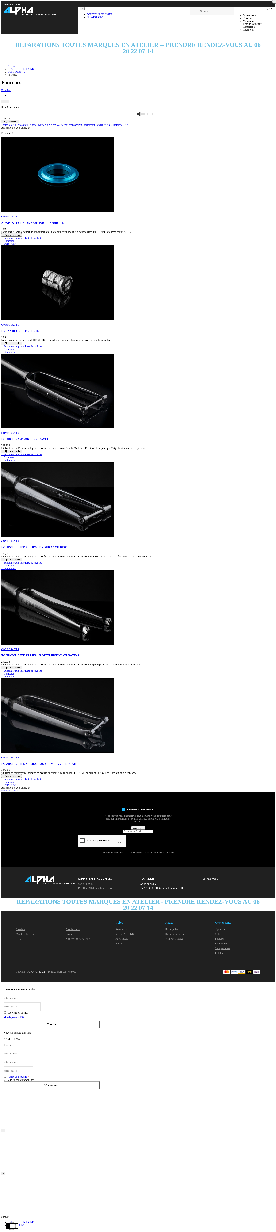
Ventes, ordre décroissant (14, 124)
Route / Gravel (122, 929)
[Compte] (238, 9)
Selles (218, 934)
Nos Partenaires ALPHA (78, 939)
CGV (18, 939)
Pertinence (32, 124)
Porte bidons (221, 943)
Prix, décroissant (87, 124)
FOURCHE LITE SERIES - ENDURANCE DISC (34, 547)
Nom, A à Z (44, 124)
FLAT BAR (121, 938)
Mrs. (18, 1039)
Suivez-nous (210, 879)
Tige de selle (221, 929)
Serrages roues (222, 948)
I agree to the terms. (17, 1076)
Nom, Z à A (57, 124)
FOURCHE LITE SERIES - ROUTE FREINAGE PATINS (40, 655)
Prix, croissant (10, 122)
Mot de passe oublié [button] (14, 1017)
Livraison (20, 929)
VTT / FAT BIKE (124, 934)
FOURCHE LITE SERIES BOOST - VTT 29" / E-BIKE (38, 763)
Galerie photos (73, 929)
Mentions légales (25, 934)
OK (5, 101)
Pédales (219, 953)
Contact (69, 934)
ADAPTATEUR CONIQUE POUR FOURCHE (32, 223)
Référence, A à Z (104, 124)
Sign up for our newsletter (20, 1080)
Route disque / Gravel (176, 934)
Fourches (6, 90)
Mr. (10, 1039)
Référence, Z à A (121, 124)
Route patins (171, 929)
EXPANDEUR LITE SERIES (21, 331)
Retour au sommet (11, 790)
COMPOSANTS (10, 216)
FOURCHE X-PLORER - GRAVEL (25, 439)
